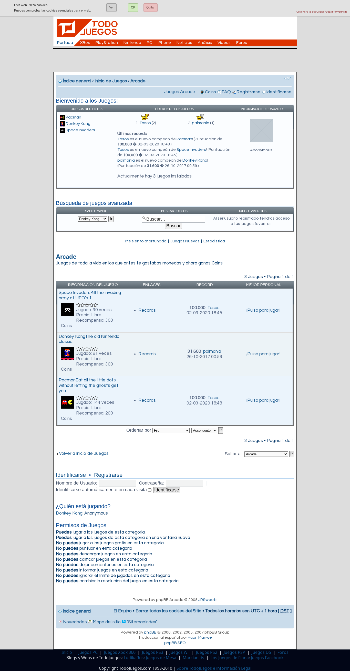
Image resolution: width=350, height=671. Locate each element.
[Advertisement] (177, 60)
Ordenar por (139, 430)
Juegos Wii (180, 652)
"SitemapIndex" (142, 622)
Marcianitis (193, 657)
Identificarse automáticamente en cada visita (102, 489)
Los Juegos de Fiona (230, 657)
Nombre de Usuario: (76, 483)
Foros (241, 43)
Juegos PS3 (152, 652)
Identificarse (279, 92)
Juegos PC (88, 652)
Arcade (138, 81)
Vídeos (224, 43)
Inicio (66, 652)
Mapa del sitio (106, 622)
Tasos (145, 123)
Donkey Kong (78, 124)
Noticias (184, 43)
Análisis (205, 43)
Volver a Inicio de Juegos (84, 453)
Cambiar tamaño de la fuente (288, 78)
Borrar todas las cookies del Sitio (168, 611)
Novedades (74, 622)
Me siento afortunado (146, 241)
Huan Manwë (200, 637)
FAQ (226, 92)
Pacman (73, 117)
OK (133, 7)
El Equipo (123, 611)
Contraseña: (151, 483)
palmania (200, 123)
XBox (85, 43)
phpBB (150, 632)
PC (149, 43)
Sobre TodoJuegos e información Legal (214, 668)
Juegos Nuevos (185, 241)
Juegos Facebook (267, 657)
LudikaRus (134, 657)
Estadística (214, 241)
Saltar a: (234, 453)
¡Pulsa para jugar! (263, 310)
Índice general (77, 81)
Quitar (150, 7)
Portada (65, 43)
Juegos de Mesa (161, 657)
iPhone (164, 43)
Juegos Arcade (179, 92)
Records (147, 310)
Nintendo (132, 43)
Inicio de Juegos (111, 81)
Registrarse (248, 92)
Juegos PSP (234, 652)
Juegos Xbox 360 (120, 652)
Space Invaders (80, 130)
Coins (210, 92)
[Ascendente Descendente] (207, 430)
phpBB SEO (175, 643)
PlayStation (107, 43)
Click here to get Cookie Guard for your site (321, 11)
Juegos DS (261, 652)
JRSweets (208, 600)
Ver (111, 7)
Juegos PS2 (206, 652)
